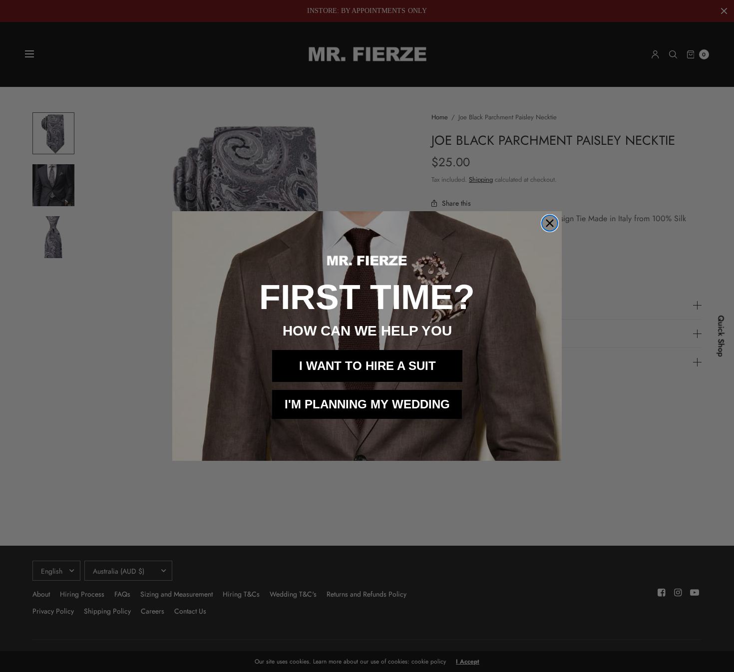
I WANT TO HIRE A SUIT (367, 365)
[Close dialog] (550, 223)
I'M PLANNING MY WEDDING (367, 404)
